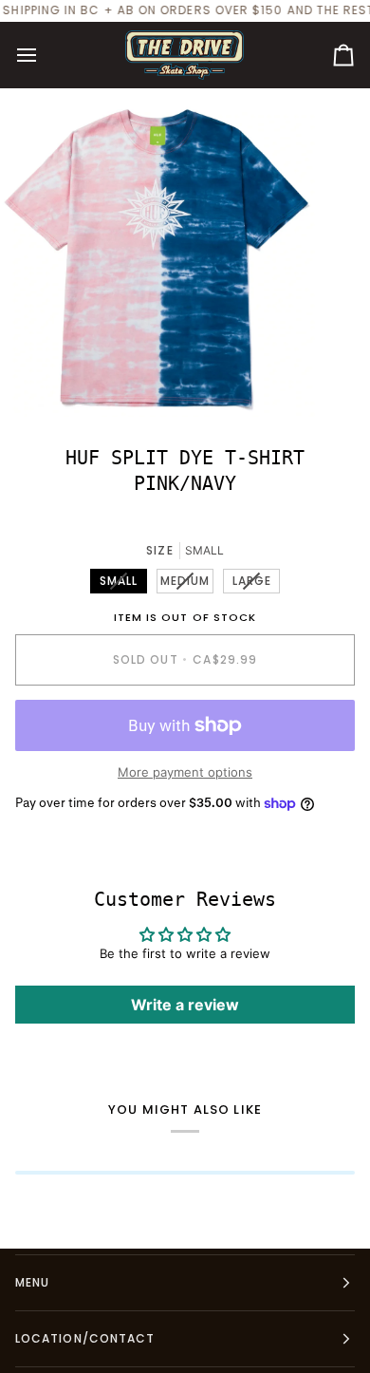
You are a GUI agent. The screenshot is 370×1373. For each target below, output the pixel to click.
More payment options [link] (185, 772)
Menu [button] (32, 1282)
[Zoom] (35, 381)
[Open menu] (43, 55)
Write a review (185, 1004)
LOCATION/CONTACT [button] (85, 1338)
